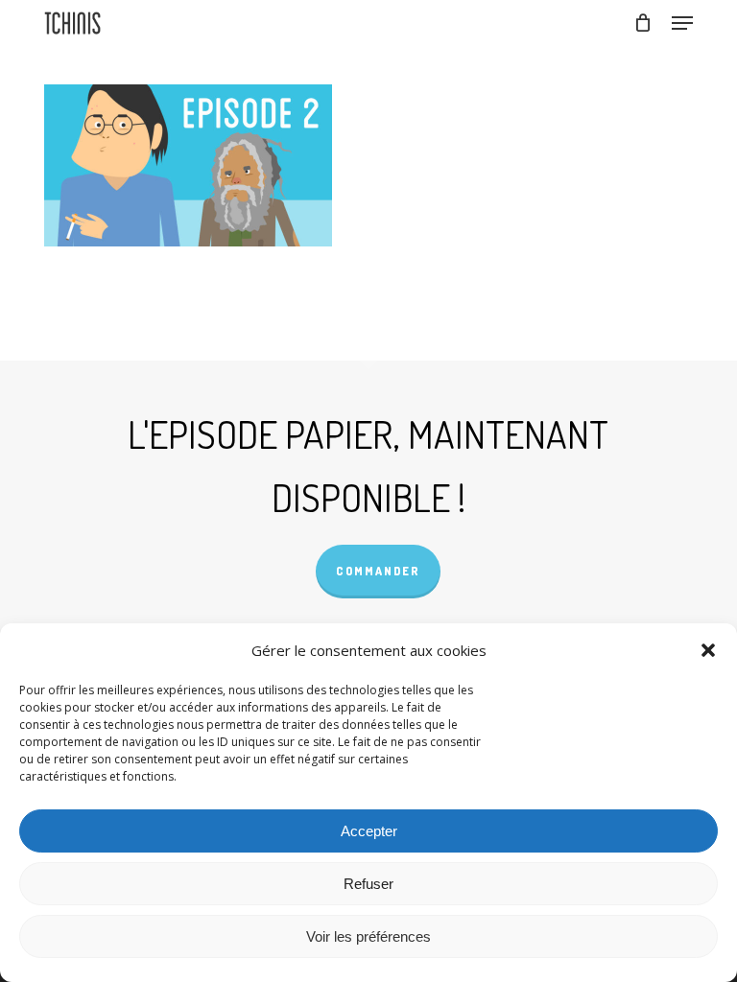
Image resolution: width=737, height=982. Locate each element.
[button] (708, 650)
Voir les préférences (368, 936)
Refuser (368, 884)
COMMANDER (378, 571)
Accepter (369, 831)
